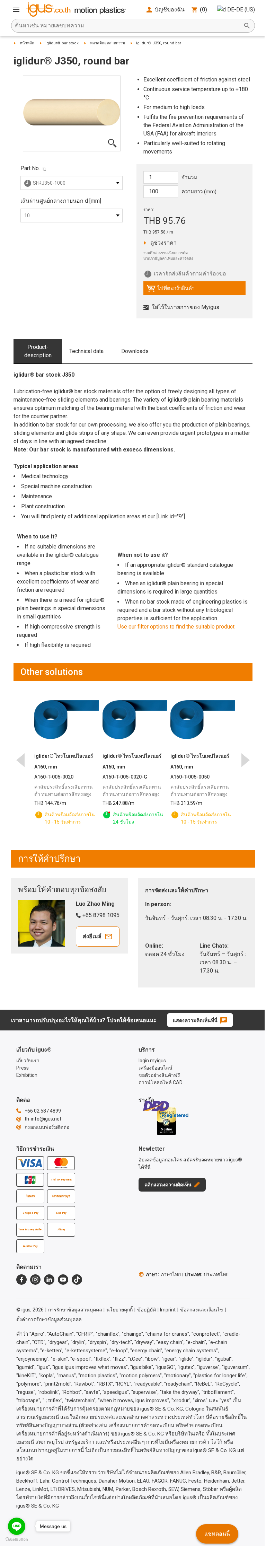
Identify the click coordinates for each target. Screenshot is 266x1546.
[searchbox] (127, 25)
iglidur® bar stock (62, 43)
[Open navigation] (16, 10)
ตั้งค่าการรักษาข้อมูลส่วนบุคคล (49, 1319)
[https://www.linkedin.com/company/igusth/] (49, 1279)
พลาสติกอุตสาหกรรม (107, 43)
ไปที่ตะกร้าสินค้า (171, 290)
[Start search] (247, 25)
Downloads (135, 351)
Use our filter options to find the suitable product (175, 626)
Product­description (38, 351)
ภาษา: (163, 1274)
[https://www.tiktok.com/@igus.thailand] (77, 1279)
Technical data (86, 351)
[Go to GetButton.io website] (17, 1539)
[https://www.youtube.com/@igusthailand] (63, 1279)
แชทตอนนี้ (217, 1533)
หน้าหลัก (27, 43)
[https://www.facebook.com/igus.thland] (21, 1279)
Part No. (30, 168)
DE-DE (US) (241, 9)
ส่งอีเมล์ (92, 936)
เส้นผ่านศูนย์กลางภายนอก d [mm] (60, 200)
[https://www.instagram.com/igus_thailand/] (35, 1279)
